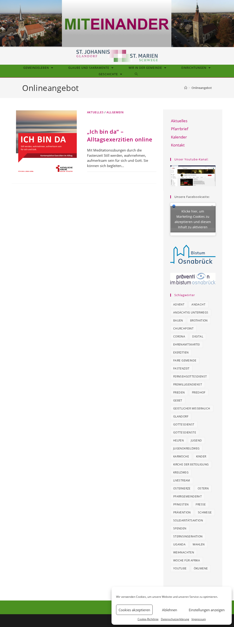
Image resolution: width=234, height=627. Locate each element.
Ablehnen (169, 610)
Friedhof (198, 392)
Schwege (205, 512)
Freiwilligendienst (187, 384)
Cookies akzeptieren (134, 610)
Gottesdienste (184, 432)
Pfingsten (181, 504)
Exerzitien (181, 352)
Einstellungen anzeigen (207, 610)
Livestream (181, 480)
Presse (201, 504)
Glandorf (180, 416)
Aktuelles (95, 112)
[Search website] (136, 74)
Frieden (179, 392)
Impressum (198, 619)
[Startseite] (185, 88)
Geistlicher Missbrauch (191, 408)
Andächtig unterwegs (190, 312)
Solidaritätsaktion (188, 520)
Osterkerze (182, 488)
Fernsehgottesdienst (190, 376)
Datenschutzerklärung (175, 619)
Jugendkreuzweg (186, 448)
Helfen (178, 440)
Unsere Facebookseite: (192, 197)
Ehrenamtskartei (186, 344)
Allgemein (114, 112)
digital (197, 336)
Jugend (196, 440)
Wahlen (199, 544)
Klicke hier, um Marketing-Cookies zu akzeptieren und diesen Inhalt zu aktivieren (193, 219)
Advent (178, 304)
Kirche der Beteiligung (191, 464)
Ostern (203, 488)
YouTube (180, 568)
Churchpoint (183, 328)
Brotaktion (199, 320)
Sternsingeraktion (188, 536)
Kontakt (178, 145)
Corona (179, 336)
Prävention (182, 512)
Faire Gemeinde (185, 360)
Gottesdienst (183, 424)
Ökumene (201, 568)
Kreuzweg (181, 472)
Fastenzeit (181, 368)
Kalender (179, 137)
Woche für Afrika (186, 560)
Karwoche (181, 456)
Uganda (179, 544)
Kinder (201, 456)
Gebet (177, 400)
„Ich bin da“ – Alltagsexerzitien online (119, 135)
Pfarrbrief (179, 128)
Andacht (198, 304)
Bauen (178, 320)
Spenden (179, 528)
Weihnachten (183, 552)
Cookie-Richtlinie (148, 619)
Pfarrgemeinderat (187, 496)
